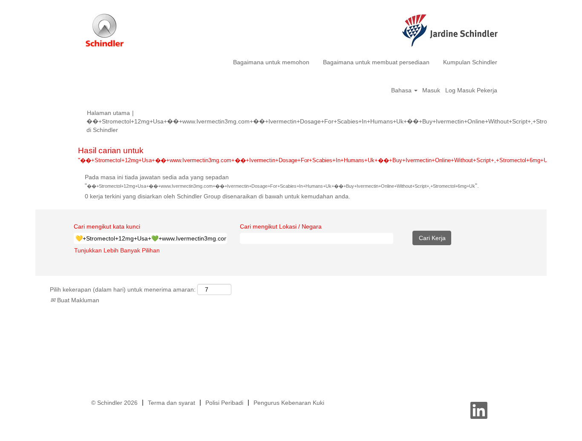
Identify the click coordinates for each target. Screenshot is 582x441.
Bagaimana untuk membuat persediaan (376, 62)
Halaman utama (108, 112)
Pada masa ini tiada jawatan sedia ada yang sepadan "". (282, 181)
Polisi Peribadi (224, 402)
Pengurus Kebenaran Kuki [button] (289, 402)
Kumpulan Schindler (470, 62)
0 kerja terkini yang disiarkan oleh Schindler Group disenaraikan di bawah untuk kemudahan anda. (217, 196)
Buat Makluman (77, 300)
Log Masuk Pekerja (471, 90)
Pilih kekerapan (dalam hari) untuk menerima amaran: (123, 289)
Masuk (431, 90)
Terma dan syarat (171, 402)
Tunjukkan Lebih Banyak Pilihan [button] (117, 250)
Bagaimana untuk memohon (271, 62)
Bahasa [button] (402, 90)
